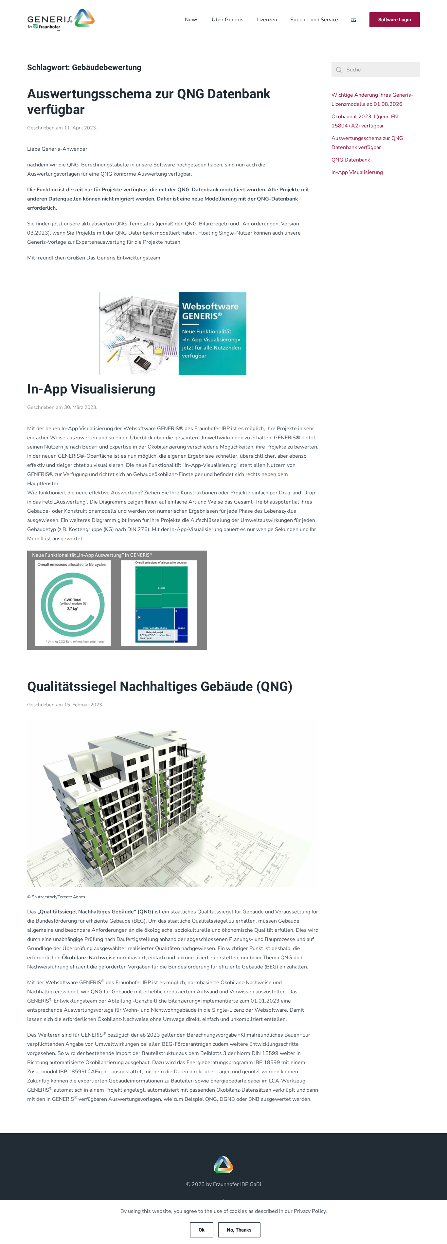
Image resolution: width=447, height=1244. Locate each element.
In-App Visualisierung (91, 389)
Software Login (394, 19)
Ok (202, 1230)
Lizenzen (267, 19)
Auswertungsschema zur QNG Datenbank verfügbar (148, 102)
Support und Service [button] (314, 19)
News (192, 19)
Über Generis (227, 19)
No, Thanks (239, 1230)
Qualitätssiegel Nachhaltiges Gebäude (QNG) (160, 687)
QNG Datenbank (350, 159)
